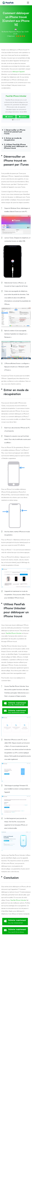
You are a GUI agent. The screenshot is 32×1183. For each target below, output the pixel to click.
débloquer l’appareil (18, 71)
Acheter (10, 116)
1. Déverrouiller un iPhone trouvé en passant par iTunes (14, 132)
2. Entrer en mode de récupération (13, 139)
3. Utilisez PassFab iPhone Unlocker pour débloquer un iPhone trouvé (15, 146)
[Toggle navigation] (28, 2)
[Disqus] (16, 965)
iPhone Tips (20, 32)
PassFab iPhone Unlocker (16, 96)
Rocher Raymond (9, 32)
